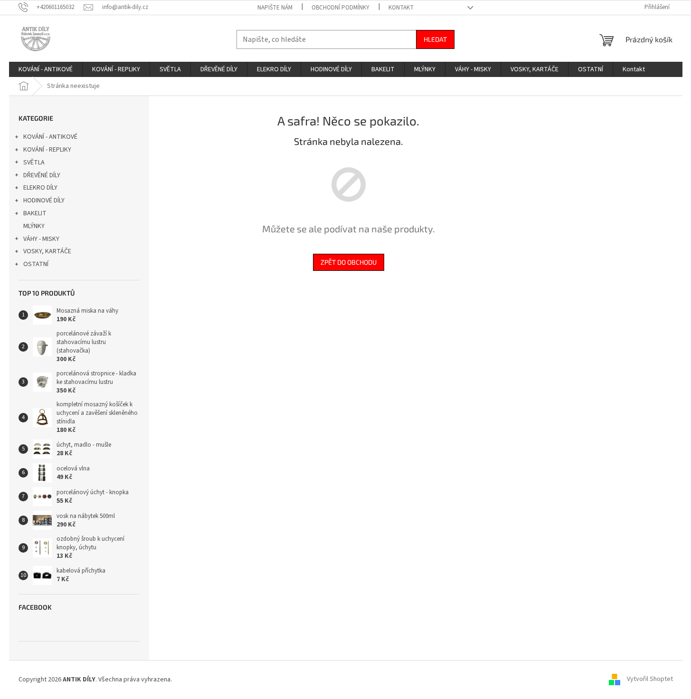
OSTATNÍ (35, 264)
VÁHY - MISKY (41, 239)
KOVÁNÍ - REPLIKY (47, 149)
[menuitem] (45, 69)
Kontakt (401, 7)
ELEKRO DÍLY (40, 187)
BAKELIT (35, 213)
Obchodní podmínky (340, 7)
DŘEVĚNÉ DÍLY (41, 175)
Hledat (435, 39)
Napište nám (275, 7)
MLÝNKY (34, 226)
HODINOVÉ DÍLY (44, 200)
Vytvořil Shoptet (650, 679)
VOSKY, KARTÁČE (47, 251)
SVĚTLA (34, 162)
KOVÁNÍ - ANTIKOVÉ (50, 137)
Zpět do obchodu (349, 262)
